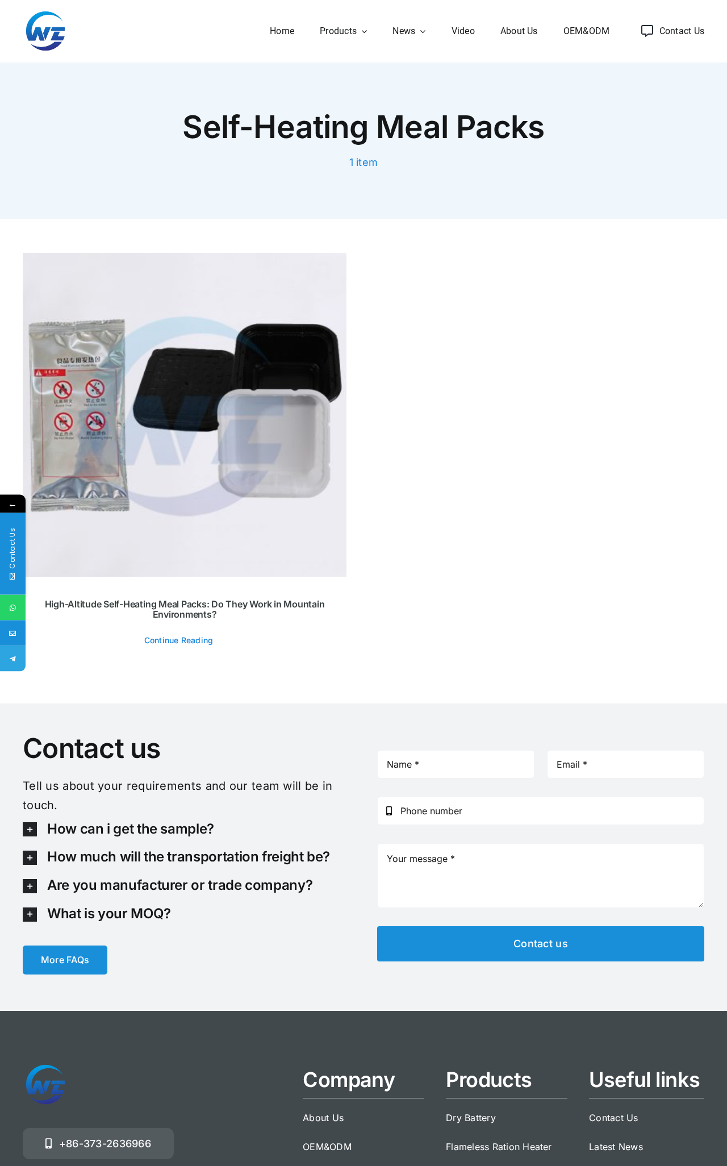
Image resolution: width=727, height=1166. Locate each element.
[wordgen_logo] (45, 13)
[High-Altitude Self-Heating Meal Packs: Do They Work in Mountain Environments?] (184, 415)
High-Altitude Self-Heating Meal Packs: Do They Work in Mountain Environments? (185, 609)
